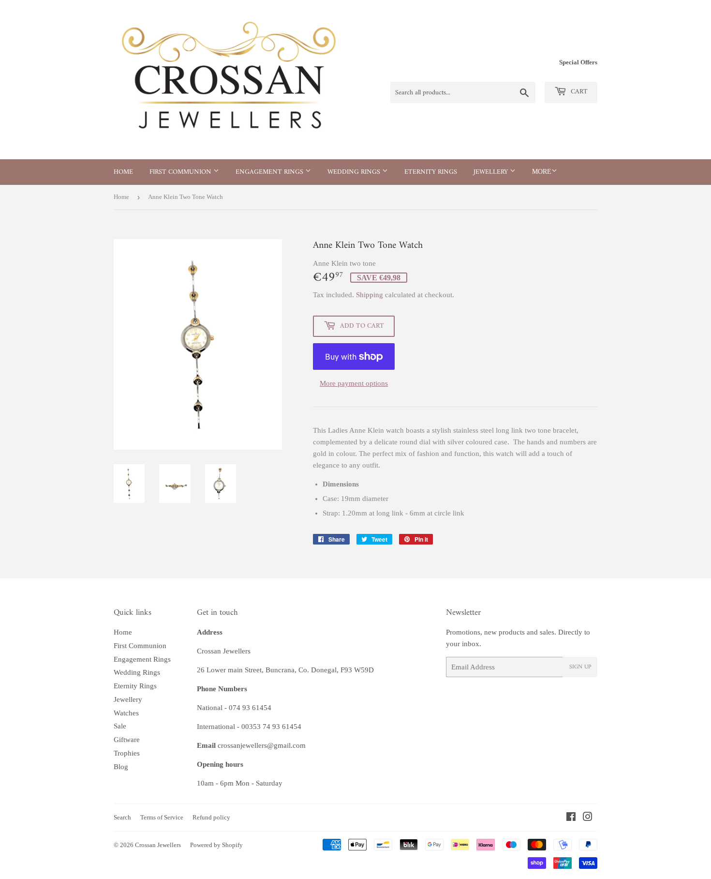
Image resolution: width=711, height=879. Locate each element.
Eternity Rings (430, 172)
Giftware (127, 739)
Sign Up (580, 667)
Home (123, 172)
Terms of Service (161, 817)
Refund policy (211, 817)
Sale (120, 726)
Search (122, 817)
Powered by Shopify (216, 845)
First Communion (181, 172)
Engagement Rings (270, 172)
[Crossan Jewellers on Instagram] (587, 818)
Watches (126, 713)
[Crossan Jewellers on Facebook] (571, 818)
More (541, 171)
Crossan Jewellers (158, 845)
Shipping (369, 295)
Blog (121, 767)
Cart (578, 92)
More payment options (354, 383)
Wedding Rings (354, 172)
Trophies (127, 753)
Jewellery (492, 172)
